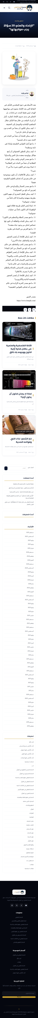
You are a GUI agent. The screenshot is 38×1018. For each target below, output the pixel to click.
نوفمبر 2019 (30, 726)
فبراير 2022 (31, 651)
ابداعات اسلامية (29, 762)
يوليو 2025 (31, 540)
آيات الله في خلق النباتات (27, 758)
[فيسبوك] (10, 2)
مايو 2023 (31, 611)
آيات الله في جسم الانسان (26, 746)
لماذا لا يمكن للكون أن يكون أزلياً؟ (20, 395)
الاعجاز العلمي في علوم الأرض (26, 789)
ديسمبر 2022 (30, 619)
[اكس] (7, 2)
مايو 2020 (31, 702)
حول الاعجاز (30, 833)
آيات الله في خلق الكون (28, 754)
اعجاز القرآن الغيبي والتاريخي (19, 921)
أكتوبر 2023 (30, 592)
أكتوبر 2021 (31, 667)
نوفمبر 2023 (30, 588)
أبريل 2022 (31, 643)
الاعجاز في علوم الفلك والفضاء (25, 797)
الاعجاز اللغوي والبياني (19, 942)
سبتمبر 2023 (30, 596)
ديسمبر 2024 (30, 552)
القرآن (32, 809)
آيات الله (31, 742)
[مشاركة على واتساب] (25, 309)
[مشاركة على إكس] (34, 309)
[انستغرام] (3, 2)
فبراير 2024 (30, 580)
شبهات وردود (30, 849)
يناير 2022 (31, 655)
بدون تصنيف (30, 821)
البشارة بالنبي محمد (28, 801)
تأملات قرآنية (30, 825)
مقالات (32, 864)
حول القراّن (31, 841)
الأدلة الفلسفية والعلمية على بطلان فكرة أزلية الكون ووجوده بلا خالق (19, 348)
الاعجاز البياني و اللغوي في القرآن (25, 770)
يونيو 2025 (31, 544)
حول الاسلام (30, 829)
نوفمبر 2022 (30, 623)
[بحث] (9, 8)
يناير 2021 (31, 690)
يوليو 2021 (31, 679)
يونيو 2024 (31, 572)
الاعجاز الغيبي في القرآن (27, 793)
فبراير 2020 (30, 714)
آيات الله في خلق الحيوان (27, 750)
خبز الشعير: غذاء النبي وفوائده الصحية (21, 440)
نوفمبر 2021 (30, 663)
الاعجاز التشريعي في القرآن (26, 774)
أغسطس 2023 (29, 600)
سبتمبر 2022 (30, 627)
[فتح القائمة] (4, 8)
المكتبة (32, 817)
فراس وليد (24, 93)
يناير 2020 (31, 718)
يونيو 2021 (31, 682)
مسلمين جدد (30, 860)
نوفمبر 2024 (30, 556)
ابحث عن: (31, 467)
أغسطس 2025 (29, 536)
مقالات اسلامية (29, 868)
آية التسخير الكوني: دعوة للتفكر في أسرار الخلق (21, 488)
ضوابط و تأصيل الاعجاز (27, 857)
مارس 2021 (30, 686)
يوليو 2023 (31, 603)
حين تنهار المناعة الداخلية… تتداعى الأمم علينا (22, 492)
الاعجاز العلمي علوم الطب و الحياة (24, 777)
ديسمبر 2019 (30, 722)
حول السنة (31, 837)
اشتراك (19, 997)
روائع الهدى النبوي (29, 845)
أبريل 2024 (31, 576)
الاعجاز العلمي (19, 917)
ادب (33, 766)
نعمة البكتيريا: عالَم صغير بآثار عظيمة (23, 484)
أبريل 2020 (31, 706)
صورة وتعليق (30, 853)
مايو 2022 (31, 639)
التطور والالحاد (30, 805)
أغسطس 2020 (29, 698)
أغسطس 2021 (29, 675)
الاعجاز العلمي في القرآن (27, 781)
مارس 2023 (30, 615)
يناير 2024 (31, 584)
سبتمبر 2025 (30, 532)
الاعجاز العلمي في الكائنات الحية (25, 785)
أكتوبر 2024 (30, 560)
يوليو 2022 (31, 635)
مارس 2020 (30, 710)
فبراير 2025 (31, 548)
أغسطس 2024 (29, 568)
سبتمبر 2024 (30, 564)
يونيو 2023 (31, 607)
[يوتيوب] (14, 2)
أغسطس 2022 (29, 631)
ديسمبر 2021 (30, 659)
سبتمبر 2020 (30, 694)
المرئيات (31, 813)
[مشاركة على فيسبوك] (29, 309)
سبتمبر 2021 (30, 671)
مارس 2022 (30, 647)
